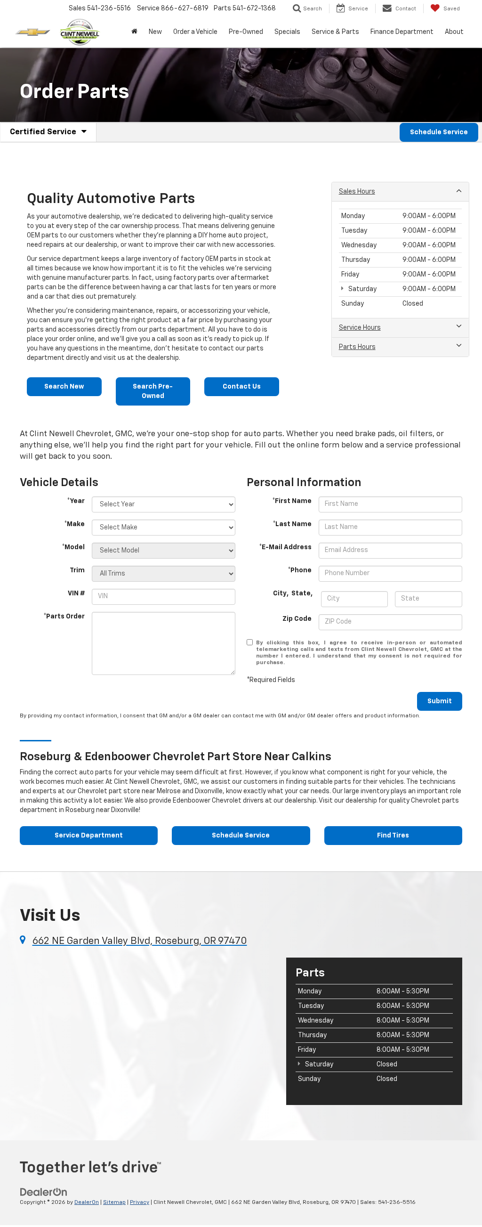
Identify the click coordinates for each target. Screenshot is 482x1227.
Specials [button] (287, 32)
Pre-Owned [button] (246, 32)
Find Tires (393, 835)
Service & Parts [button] (335, 32)
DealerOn (86, 1202)
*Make (74, 524)
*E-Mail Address (285, 547)
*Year (76, 501)
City (280, 593)
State (301, 593)
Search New (64, 386)
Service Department (89, 835)
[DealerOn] (44, 1191)
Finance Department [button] (402, 32)
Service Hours (360, 328)
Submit (439, 701)
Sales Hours (357, 191)
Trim (77, 570)
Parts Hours (357, 347)
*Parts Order (64, 616)
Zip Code (297, 619)
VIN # (76, 593)
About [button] (454, 32)
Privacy (139, 1202)
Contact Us (242, 386)
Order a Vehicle (195, 32)
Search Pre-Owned (153, 391)
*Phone (300, 570)
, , (293, 593)
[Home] (134, 32)
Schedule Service (439, 132)
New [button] (155, 32)
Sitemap (114, 1202)
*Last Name (292, 524)
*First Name (292, 501)
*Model (73, 547)
